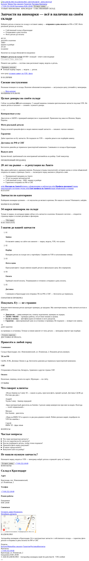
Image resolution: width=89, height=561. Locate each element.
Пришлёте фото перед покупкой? (16, 445)
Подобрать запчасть (9, 514)
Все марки (10, 220)
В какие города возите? (12, 447)
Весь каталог (11, 91)
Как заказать (18, 4)
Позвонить (18, 512)
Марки (10, 4)
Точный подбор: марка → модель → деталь (20, 69)
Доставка (35, 4)
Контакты (43, 4)
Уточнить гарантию (8, 335)
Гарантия (27, 4)
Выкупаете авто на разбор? (13, 449)
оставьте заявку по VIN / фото (21, 73)
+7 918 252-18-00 (21, 463)
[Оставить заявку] (2, 559)
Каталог (4, 4)
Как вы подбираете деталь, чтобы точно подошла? (23, 443)
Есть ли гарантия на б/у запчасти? (16, 441)
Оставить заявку (40, 6)
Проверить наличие (9, 67)
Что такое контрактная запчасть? (16, 439)
